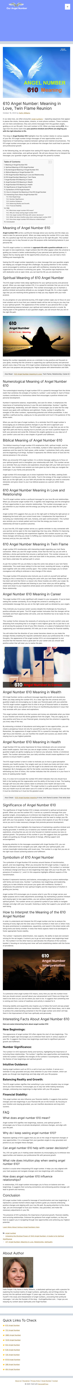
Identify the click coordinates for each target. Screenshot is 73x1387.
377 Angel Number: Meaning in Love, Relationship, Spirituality (29, 1242)
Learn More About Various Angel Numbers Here (21, 1227)
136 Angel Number (12, 1355)
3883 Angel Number (13, 1335)
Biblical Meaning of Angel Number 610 (19, 172)
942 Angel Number (12, 1345)
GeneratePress (43, 1384)
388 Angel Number (12, 1364)
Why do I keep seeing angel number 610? (23, 213)
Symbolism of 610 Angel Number (18, 190)
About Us (18, 1381)
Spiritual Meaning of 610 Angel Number (20, 167)
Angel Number (46, 1381)
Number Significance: (17, 199)
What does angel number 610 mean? (21, 210)
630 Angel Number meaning (26, 798)
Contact (55, 1381)
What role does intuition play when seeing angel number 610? (30, 217)
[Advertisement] (36, 27)
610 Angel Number (12, 1325)
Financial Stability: (16, 206)
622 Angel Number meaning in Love (28, 374)
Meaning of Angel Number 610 (16, 165)
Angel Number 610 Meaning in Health (19, 185)
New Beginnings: (15, 197)
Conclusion (10, 222)
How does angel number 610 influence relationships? (27, 219)
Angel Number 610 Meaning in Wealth (19, 182)
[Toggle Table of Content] (49, 162)
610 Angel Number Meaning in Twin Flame (21, 177)
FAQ (7, 208)
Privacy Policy (35, 1381)
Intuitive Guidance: (16, 201)
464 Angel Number (12, 1369)
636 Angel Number (12, 1350)
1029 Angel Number (13, 1340)
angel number (10, 1233)
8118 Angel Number (12, 1360)
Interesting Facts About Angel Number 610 (21, 195)
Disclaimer (26, 1381)
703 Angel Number (12, 1330)
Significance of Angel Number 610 (18, 187)
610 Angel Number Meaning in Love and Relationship (25, 175)
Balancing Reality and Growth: (20, 203)
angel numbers (37, 119)
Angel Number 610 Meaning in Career (18, 180)
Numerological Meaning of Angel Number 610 (22, 170)
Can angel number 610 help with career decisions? (27, 215)
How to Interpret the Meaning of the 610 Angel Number (26, 192)
